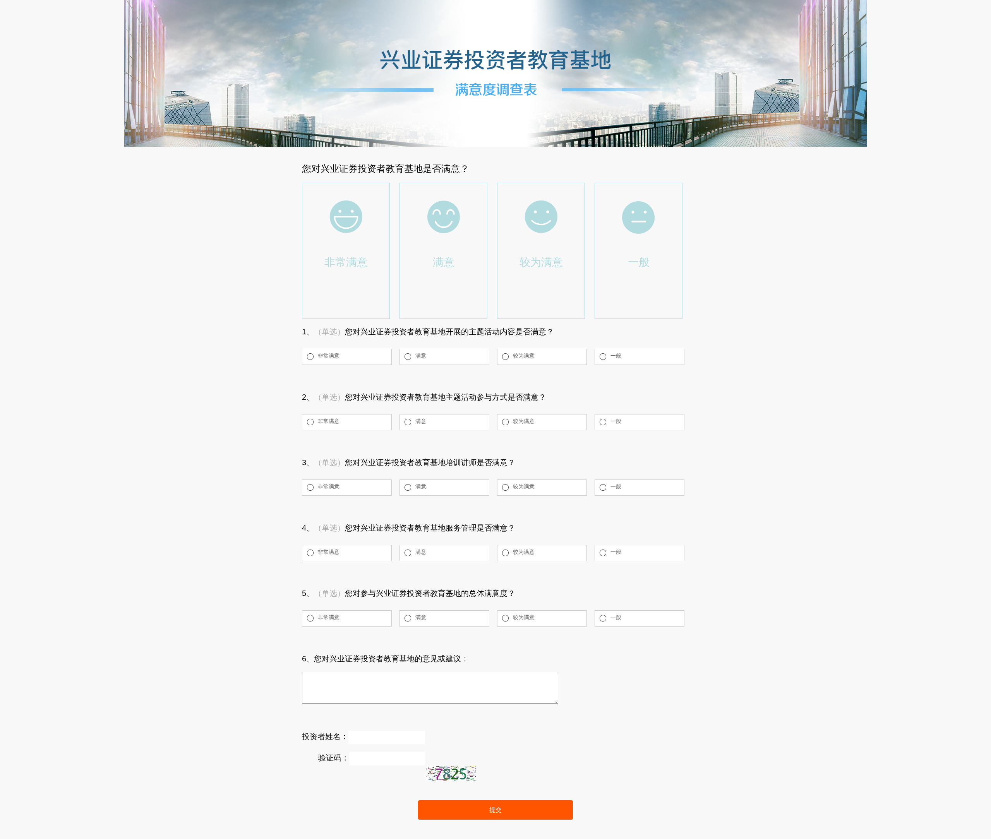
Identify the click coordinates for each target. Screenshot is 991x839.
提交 (495, 809)
